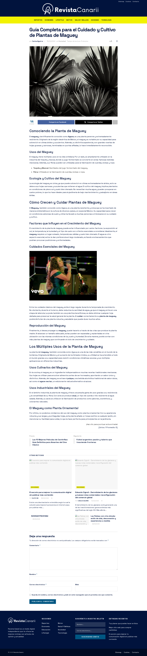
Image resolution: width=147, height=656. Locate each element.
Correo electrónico (38, 584)
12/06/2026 (95, 501)
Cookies (128, 1)
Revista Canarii (18, 652)
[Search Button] (138, 20)
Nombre (33, 574)
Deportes (38, 20)
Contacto (136, 1)
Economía (49, 20)
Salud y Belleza (82, 20)
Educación (46, 630)
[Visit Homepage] (73, 10)
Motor (69, 20)
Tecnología (106, 20)
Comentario (35, 545)
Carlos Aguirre (37, 41)
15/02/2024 (51, 41)
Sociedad (95, 20)
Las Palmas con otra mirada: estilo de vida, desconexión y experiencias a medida (103, 518)
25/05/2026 (36, 519)
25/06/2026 (45, 498)
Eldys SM (35, 498)
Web (77, 585)
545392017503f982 (39, 516)
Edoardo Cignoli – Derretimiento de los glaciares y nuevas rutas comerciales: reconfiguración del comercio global (96, 495)
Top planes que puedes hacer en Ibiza (123, 623)
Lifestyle (60, 20)
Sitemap (121, 1)
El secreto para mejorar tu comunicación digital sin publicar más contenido (50, 493)
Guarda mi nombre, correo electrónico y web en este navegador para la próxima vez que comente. (72, 595)
